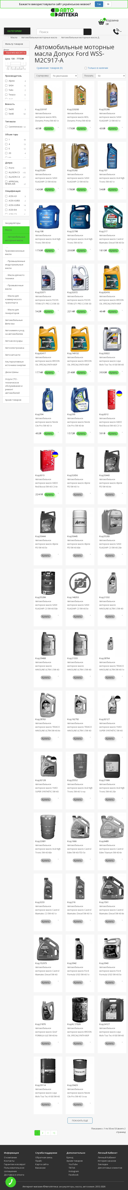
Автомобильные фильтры (14, 322)
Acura (17, 167)
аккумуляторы (66, 1186)
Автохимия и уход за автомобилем (14, 332)
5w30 (17, 109)
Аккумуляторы (12, 223)
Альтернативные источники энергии (15, 363)
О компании (10, 1157)
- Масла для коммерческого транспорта (13, 299)
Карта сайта (41, 1164)
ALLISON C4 (17, 176)
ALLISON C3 (17, 172)
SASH (17, 85)
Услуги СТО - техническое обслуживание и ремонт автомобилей (13, 386)
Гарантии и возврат (15, 1164)
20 (17, 153)
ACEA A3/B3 (17, 200)
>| (54, 1132)
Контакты (9, 1160)
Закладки (103, 1164)
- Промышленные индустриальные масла (15, 265)
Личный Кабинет (107, 1157)
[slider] (8, 63)
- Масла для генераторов (12, 311)
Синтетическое (17, 126)
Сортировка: (42, 75)
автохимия (88, 1186)
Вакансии (40, 1167)
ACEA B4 (17, 209)
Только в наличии (98, 67)
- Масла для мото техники (14, 277)
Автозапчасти (12, 354)
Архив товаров (13, 399)
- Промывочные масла (14, 287)
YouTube (73, 1164)
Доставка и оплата (14, 1174)
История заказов (107, 1160)
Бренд (69, 1157)
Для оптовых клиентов (110, 1167)
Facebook (73, 1174)
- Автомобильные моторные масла (15, 238)
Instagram (73, 1171)
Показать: (89, 75)
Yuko (17, 90)
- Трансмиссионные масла (14, 251)
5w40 (17, 113)
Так (99, 4)
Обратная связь (43, 1157)
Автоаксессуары (14, 340)
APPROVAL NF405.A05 (15, 182)
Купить (49, 128)
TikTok (71, 1167)
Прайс (38, 1160)
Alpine (17, 80)
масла (78, 1186)
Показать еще (80, 1120)
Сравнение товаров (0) (50, 67)
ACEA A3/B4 (17, 205)
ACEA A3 (17, 196)
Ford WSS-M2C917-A (16, 52)
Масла (8, 229)
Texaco (17, 94)
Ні (108, 4)
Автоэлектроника (14, 347)
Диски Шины (11, 372)
